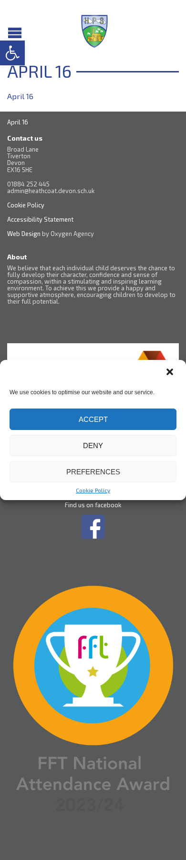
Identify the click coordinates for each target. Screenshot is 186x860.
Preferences (93, 472)
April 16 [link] (20, 96)
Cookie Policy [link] (93, 490)
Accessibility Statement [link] (41, 219)
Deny (93, 445)
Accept (93, 419)
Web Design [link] (24, 233)
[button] (170, 373)
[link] (12, 53)
